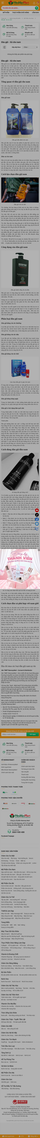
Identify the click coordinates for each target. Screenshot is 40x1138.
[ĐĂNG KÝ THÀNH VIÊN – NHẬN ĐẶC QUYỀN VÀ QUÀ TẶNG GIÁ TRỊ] (20, 569)
